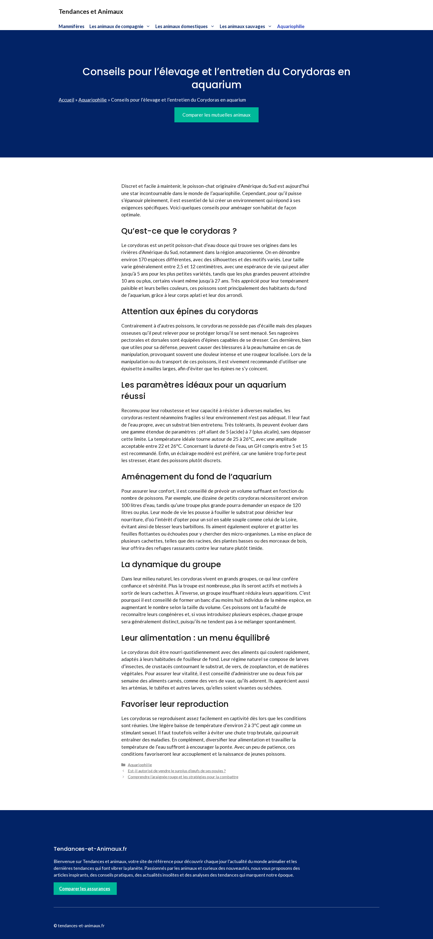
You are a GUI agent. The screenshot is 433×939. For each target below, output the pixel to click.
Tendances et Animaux (91, 11)
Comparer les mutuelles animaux (216, 115)
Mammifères (71, 26)
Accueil (66, 100)
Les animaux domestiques (181, 26)
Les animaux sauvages (242, 26)
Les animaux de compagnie (116, 26)
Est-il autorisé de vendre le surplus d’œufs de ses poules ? (177, 770)
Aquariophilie (290, 26)
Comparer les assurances (84, 888)
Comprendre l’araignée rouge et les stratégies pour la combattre (183, 776)
